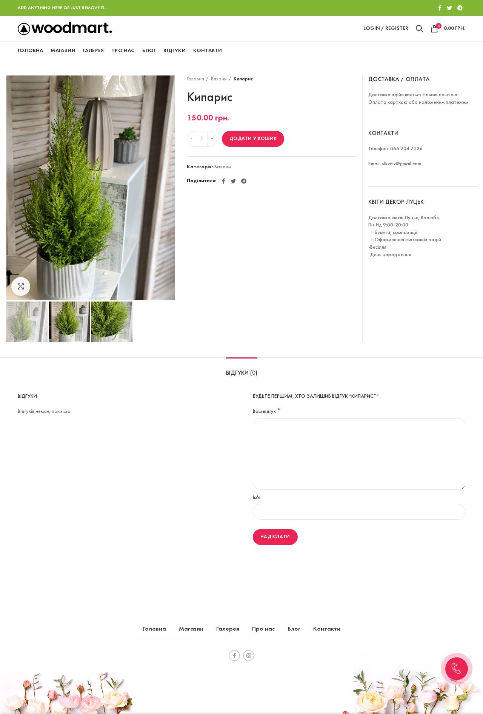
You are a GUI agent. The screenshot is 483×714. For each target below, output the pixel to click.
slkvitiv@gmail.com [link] (401, 164)
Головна (195, 79)
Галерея (227, 629)
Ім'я (256, 497)
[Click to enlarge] (20, 286)
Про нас (263, 629)
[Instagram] (248, 655)
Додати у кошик (253, 138)
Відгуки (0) (241, 373)
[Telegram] (460, 8)
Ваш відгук (267, 411)
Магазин (191, 629)
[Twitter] (449, 8)
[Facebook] (439, 8)
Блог (294, 629)
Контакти (326, 629)
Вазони (219, 79)
